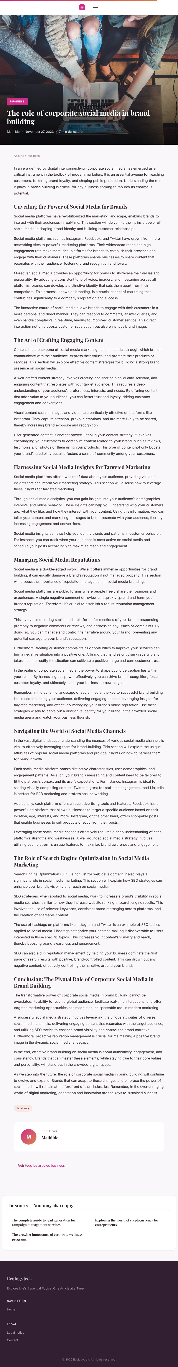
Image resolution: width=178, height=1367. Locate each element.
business (17, 101)
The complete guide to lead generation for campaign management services (43, 1222)
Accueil (19, 155)
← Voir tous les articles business (39, 1165)
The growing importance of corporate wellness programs (47, 1236)
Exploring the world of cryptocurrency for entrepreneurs (126, 1222)
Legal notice (15, 1332)
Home (11, 1309)
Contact (12, 1340)
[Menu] (95, 7)
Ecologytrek (19, 1278)
